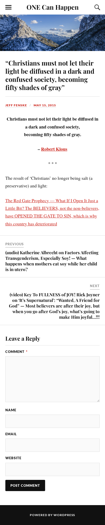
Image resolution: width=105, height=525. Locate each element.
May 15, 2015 (45, 105)
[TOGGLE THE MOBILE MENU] (8, 7)
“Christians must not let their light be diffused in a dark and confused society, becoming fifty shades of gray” (49, 75)
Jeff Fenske (16, 105)
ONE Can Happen (53, 7)
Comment (16, 352)
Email (11, 434)
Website (13, 458)
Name (10, 410)
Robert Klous (54, 149)
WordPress (64, 515)
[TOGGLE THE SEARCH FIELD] (97, 7)
